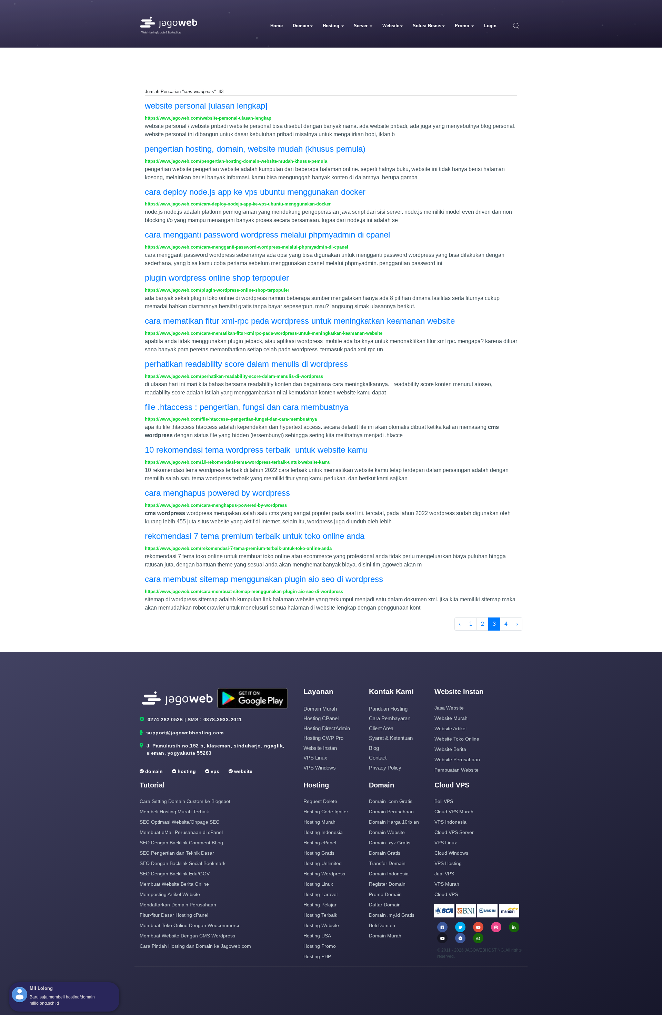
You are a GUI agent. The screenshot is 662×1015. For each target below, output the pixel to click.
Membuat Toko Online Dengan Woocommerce (190, 925)
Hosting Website (321, 925)
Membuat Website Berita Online (174, 884)
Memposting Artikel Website (170, 894)
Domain (301, 25)
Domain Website (387, 832)
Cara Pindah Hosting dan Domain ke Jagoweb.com (195, 946)
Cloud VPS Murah (453, 811)
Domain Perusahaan (391, 811)
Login (490, 25)
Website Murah (451, 718)
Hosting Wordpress (324, 873)
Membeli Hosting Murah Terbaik (174, 811)
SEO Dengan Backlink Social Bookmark (182, 863)
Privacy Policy (385, 768)
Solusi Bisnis (427, 25)
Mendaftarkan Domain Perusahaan (178, 904)
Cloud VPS (446, 894)
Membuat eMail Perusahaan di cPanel (181, 832)
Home (276, 25)
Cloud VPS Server (454, 832)
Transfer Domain (387, 863)
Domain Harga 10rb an (394, 822)
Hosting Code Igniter (325, 811)
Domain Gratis (384, 853)
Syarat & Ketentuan (391, 738)
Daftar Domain (385, 904)
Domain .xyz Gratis (389, 842)
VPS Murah (446, 884)
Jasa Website (449, 708)
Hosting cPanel (321, 718)
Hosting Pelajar (320, 904)
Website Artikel (450, 728)
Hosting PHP (317, 956)
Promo (463, 25)
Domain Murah (320, 709)
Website (390, 25)
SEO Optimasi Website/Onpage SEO (180, 822)
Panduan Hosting (388, 709)
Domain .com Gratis (390, 801)
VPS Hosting (448, 863)
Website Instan (320, 748)
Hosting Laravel (320, 894)
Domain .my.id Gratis (391, 915)
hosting (186, 771)
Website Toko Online (456, 739)
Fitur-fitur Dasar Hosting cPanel (174, 915)
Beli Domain (382, 925)
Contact (378, 758)
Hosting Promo (319, 946)
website (242, 771)
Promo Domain (385, 894)
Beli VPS (443, 801)
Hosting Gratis (318, 853)
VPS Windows (319, 768)
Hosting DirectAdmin (326, 728)
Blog (374, 748)
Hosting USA (317, 935)
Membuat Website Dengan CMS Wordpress (187, 935)
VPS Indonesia (450, 822)
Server (361, 25)
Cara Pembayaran (389, 718)
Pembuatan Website (456, 770)
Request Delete (320, 801)
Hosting (332, 25)
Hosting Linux (318, 884)
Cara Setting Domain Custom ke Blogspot (185, 801)
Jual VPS (444, 873)
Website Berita (450, 749)
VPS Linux (315, 758)
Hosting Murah (319, 822)
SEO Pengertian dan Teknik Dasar (177, 853)
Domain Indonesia (389, 873)
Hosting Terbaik (320, 915)
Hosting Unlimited (322, 863)
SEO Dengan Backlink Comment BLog (181, 842)
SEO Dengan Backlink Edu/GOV (175, 873)
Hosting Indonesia (323, 832)
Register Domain (387, 884)
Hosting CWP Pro (323, 738)
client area (381, 728)
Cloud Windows (451, 853)
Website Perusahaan (457, 759)
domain (153, 771)
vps (214, 771)
